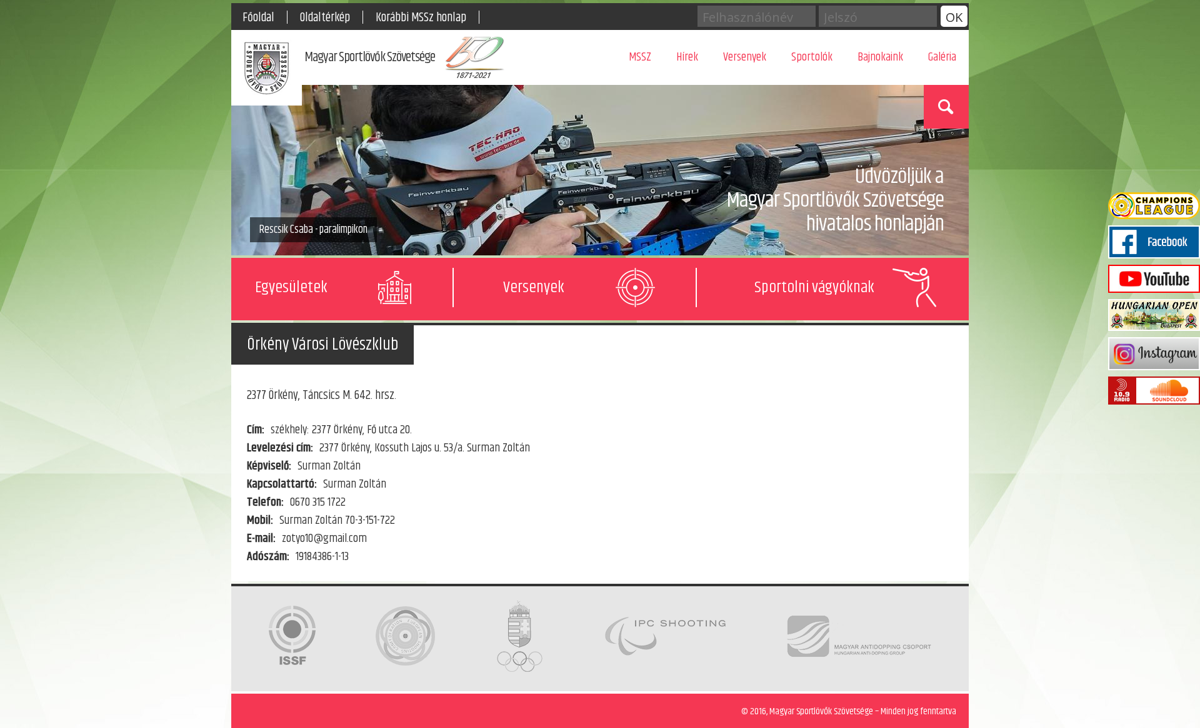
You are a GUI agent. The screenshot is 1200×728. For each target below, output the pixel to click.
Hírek (687, 57)
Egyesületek (291, 287)
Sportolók (811, 57)
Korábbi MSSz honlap (421, 17)
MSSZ (640, 57)
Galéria (942, 57)
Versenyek (744, 57)
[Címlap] (266, 70)
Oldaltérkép (325, 17)
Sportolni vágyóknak (814, 287)
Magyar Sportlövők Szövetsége (369, 57)
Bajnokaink (880, 57)
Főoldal (258, 17)
